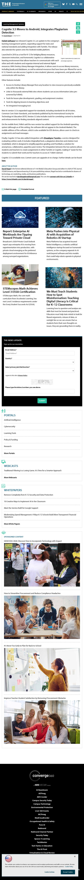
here (3, 160)
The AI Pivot (42, 849)
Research (42, 11)
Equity (61, 11)
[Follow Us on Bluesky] (63, 4)
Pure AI (42, 825)
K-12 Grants (31, 11)
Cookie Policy (69, 866)
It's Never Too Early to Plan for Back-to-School (22, 646)
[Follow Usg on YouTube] (73, 4)
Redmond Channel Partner (42, 832)
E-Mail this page (10, 189)
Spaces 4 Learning (42, 839)
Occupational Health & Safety (42, 821)
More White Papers (12, 524)
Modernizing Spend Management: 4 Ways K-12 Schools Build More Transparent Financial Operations (40, 515)
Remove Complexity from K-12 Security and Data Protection (28, 495)
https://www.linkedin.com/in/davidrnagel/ (18, 179)
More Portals (9, 453)
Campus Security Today (42, 800)
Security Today (42, 835)
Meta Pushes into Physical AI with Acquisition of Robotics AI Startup (63, 234)
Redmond (42, 828)
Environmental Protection (42, 807)
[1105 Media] (42, 785)
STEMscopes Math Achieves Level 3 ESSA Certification (20, 290)
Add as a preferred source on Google (53, 4)
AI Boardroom (42, 790)
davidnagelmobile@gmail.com (28, 176)
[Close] (74, 856)
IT (67, 11)
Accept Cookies (68, 872)
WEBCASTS (11, 466)
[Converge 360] (42, 775)
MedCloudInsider (42, 818)
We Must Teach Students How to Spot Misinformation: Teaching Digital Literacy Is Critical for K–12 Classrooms (63, 297)
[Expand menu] (81, 4)
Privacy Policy (22, 375)
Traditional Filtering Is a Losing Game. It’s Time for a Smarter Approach (32, 470)
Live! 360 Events (42, 811)
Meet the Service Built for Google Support (21, 508)
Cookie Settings (49, 872)
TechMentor (42, 842)
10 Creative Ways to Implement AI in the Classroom (25, 501)
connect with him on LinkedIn (61, 176)
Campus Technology (42, 804)
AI (55, 11)
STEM (50, 11)
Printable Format (27, 189)
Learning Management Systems (13, 24)
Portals (10, 415)
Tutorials (20, 11)
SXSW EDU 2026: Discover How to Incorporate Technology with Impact (33, 541)
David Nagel (8, 36)
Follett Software (8, 41)
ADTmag (42, 793)
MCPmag (42, 814)
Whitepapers (13, 490)
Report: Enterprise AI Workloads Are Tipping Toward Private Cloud (17, 234)
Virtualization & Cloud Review (42, 852)
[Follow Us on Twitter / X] (70, 4)
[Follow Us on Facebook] (67, 4)
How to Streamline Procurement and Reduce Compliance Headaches (32, 593)
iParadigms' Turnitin (52, 138)
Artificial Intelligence (12, 420)
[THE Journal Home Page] (13, 4)
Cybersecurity (9, 426)
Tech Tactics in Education (42, 845)
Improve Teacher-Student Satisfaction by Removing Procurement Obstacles (35, 698)
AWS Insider (42, 797)
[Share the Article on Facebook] (78, 23)
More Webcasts (10, 477)
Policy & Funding (11, 439)
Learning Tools (10, 433)
